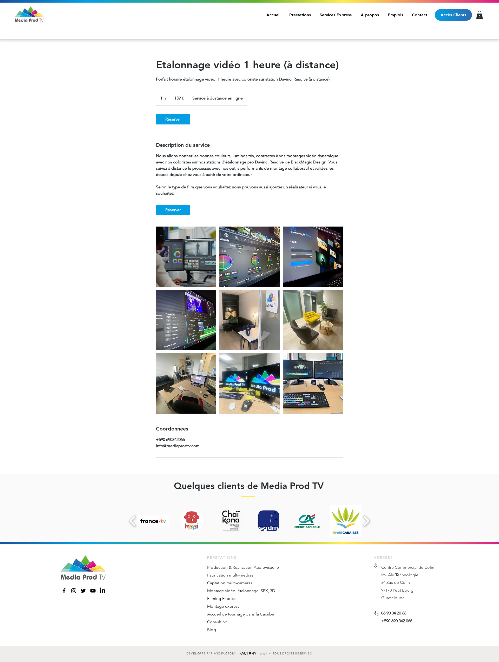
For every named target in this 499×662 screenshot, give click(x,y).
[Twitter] (83, 590)
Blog (211, 629)
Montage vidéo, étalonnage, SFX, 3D (241, 590)
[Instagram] (73, 590)
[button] (479, 15)
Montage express (223, 606)
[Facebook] (64, 590)
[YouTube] (93, 590)
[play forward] (366, 521)
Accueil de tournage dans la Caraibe (240, 614)
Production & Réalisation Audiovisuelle (243, 567)
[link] (173, 119)
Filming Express (222, 598)
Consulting (217, 621)
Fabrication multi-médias (230, 575)
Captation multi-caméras (229, 582)
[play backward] (133, 521)
